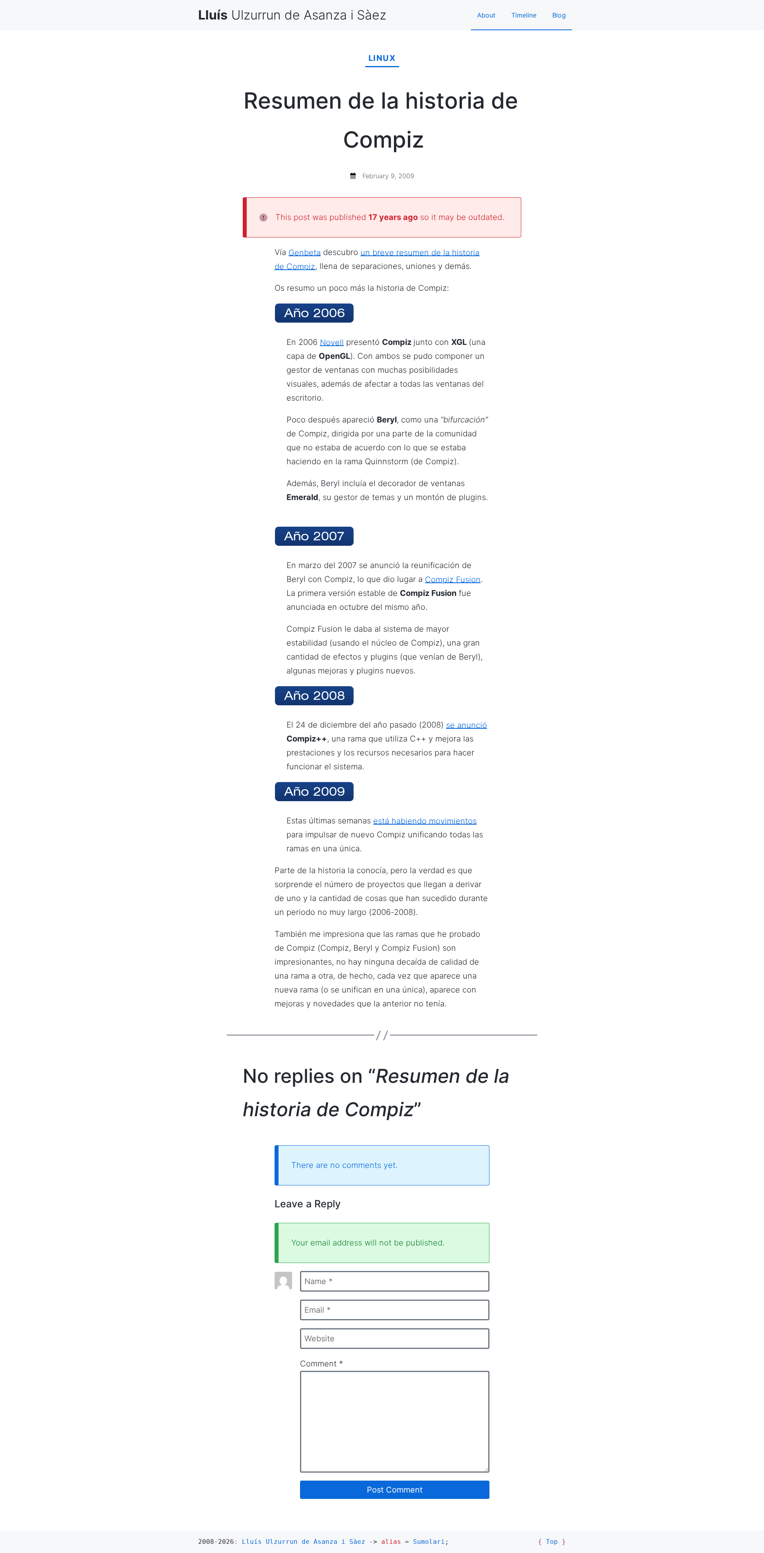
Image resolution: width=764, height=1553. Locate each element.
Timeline (523, 15)
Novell (332, 342)
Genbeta (304, 252)
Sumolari (429, 1541)
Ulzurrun (292, 15)
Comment (321, 1363)
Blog (559, 15)
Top (552, 1541)
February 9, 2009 (388, 176)
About (486, 15)
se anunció (466, 725)
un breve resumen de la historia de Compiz (377, 259)
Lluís (303, 1541)
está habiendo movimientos (425, 820)
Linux (382, 58)
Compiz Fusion (453, 579)
